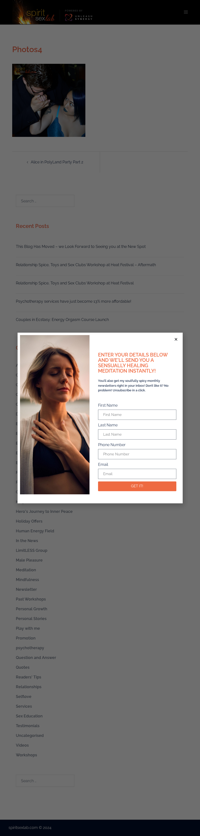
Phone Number (112, 444)
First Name (108, 405)
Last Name (108, 425)
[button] (176, 339)
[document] (100, 418)
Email (103, 464)
